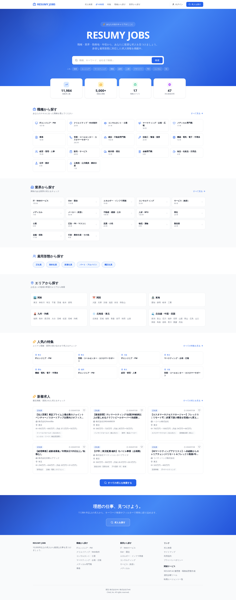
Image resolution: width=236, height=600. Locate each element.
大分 (54, 318)
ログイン (179, 4)
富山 (159, 318)
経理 (120, 69)
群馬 (70, 302)
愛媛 (175, 322)
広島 (192, 318)
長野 (175, 318)
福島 (107, 318)
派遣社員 (68, 264)
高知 (181, 322)
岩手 (118, 318)
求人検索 (88, 4)
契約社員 (53, 264)
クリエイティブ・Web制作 (88, 552)
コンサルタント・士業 (86, 556)
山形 (129, 318)
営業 (75, 69)
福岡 (35, 318)
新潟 (153, 318)
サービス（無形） (127, 564)
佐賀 (65, 318)
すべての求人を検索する (120, 482)
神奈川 (42, 302)
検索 (157, 60)
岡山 (186, 318)
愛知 (153, 302)
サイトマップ (169, 552)
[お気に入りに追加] (84, 410)
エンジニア (86, 69)
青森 (113, 318)
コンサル (157, 69)
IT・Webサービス (128, 547)
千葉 (54, 302)
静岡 (159, 302)
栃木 (65, 302)
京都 (105, 302)
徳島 (164, 322)
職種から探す (120, 4)
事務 (112, 69)
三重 (170, 302)
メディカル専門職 (84, 564)
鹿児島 (47, 318)
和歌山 (123, 302)
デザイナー (138, 69)
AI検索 (101, 4)
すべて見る (195, 113)
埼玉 (48, 302)
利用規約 (168, 556)
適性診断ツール (170, 575)
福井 (170, 318)
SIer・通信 (125, 552)
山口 (197, 318)
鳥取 (153, 322)
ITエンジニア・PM (84, 547)
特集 (109, 4)
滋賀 (111, 302)
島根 (159, 322)
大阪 (94, 302)
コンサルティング (127, 560)
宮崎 (59, 318)
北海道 (95, 318)
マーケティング (100, 69)
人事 (128, 69)
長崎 (70, 318)
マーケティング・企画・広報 (88, 560)
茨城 (59, 302)
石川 (164, 318)
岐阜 (164, 302)
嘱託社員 (108, 264)
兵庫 (100, 302)
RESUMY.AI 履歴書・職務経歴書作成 (179, 571)
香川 (170, 322)
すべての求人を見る (191, 400)
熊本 (41, 318)
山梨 (181, 318)
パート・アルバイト (88, 264)
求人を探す (119, 522)
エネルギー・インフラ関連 (131, 556)
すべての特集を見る (191, 345)
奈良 (116, 302)
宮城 (102, 318)
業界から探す (135, 4)
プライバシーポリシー (173, 560)
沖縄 (75, 318)
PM (148, 69)
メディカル (125, 568)
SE (166, 69)
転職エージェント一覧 (173, 579)
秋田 (124, 318)
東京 (35, 302)
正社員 (39, 264)
